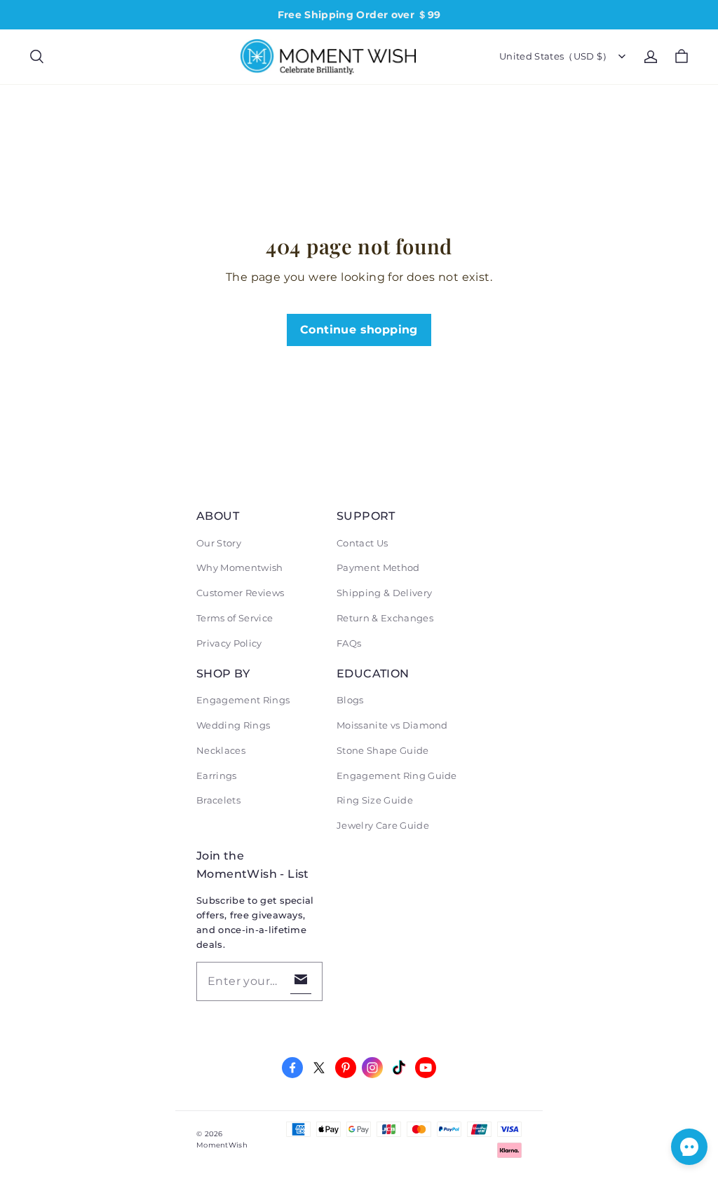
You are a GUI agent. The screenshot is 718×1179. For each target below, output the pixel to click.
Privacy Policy (229, 643)
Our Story (218, 543)
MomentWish (222, 1145)
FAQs (349, 643)
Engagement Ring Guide (397, 775)
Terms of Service (234, 617)
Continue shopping (359, 329)
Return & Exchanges (385, 617)
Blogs (350, 699)
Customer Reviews (240, 592)
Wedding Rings (233, 725)
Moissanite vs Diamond (392, 725)
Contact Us (362, 543)
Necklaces (220, 750)
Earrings (216, 775)
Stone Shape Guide (383, 750)
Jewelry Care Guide (383, 825)
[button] (36, 57)
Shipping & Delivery (384, 592)
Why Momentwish (239, 567)
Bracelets (218, 800)
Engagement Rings (243, 699)
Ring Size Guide (375, 800)
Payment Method (378, 567)
